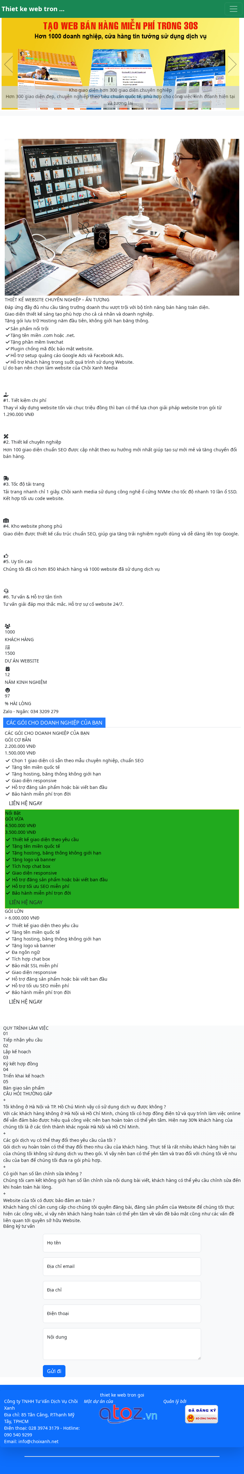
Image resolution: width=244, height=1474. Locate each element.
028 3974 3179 (44, 1428)
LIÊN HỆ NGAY (25, 803)
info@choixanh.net (38, 1441)
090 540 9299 (18, 1435)
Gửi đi (54, 1371)
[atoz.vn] (128, 1422)
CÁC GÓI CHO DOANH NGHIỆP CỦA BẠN (54, 722)
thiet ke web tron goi (122, 1395)
